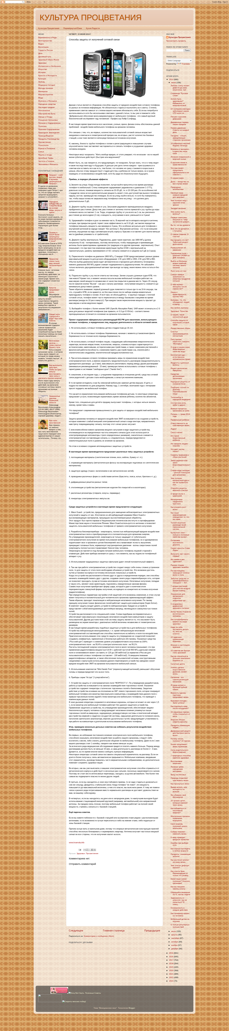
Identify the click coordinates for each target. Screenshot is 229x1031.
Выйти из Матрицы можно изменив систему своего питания (179, 264)
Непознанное (44, 111)
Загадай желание (178, 208)
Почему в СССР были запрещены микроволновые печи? (55, 236)
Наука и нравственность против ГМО (178, 294)
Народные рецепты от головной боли (180, 383)
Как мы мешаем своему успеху (178, 888)
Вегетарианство (45, 41)
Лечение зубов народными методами (177, 769)
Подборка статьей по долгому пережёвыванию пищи (180, 390)
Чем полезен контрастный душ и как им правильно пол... (180, 481)
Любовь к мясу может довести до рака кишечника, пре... (180, 88)
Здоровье (81, 853)
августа (174, 935)
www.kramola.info (76, 842)
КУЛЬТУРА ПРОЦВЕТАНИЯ (91, 17)
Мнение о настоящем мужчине (180, 646)
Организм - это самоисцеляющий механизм (179, 679)
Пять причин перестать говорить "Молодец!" (180, 342)
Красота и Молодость (47, 76)
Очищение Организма (48, 120)
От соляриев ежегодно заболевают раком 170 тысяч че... (180, 111)
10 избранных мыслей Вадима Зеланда (180, 144)
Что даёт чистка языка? (177, 450)
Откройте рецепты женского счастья (179, 489)
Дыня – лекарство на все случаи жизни (180, 183)
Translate (186, 64)
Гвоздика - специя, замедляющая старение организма (180, 138)
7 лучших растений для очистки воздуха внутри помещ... (180, 588)
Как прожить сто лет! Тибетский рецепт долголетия (180, 242)
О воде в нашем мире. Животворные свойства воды (180, 349)
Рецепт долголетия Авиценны (179, 369)
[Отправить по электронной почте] (84, 850)
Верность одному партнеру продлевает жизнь (179, 695)
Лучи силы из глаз (178, 271)
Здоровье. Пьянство (179, 311)
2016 (171, 957)
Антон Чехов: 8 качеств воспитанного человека (181, 614)
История (42, 72)
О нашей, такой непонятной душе (179, 316)
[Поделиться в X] (89, 850)
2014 (171, 80)
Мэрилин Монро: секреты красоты (179, 721)
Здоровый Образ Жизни (48, 60)
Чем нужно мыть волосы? (178, 213)
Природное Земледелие (49, 133)
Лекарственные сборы (180, 328)
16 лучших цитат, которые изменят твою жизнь (179, 803)
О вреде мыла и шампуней (178, 495)
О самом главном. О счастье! (180, 235)
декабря (175, 949)
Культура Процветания (48, 28)
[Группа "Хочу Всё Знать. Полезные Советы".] (85, 993)
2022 (171, 977)
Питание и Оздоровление (49, 123)
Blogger (132, 1008)
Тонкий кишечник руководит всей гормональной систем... (178, 526)
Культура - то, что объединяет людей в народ (180, 302)
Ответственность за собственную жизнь (180, 424)
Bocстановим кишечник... (176, 762)
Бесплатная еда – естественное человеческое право (180, 357)
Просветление (92, 853)
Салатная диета (178, 664)
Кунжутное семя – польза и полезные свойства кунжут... (180, 535)
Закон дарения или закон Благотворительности (180, 464)
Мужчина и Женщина (47, 101)
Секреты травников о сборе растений (180, 456)
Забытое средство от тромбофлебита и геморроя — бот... (180, 581)
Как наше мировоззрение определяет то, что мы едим (180, 516)
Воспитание (43, 47)
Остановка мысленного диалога (177, 542)
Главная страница (114, 930)
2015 (171, 953)
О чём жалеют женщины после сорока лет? (179, 287)
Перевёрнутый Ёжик (72, 28)
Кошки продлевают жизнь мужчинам (179, 745)
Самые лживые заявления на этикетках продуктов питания (180, 278)
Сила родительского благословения (179, 751)
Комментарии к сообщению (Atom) (99, 936)
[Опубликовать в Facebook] (92, 850)
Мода (40, 98)
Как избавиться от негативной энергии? (178, 810)
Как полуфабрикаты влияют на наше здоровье (179, 621)
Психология (43, 145)
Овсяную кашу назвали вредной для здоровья (179, 195)
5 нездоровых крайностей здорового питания (180, 606)
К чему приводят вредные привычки (180, 838)
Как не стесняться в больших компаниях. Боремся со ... (181, 658)
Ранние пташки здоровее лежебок (180, 566)
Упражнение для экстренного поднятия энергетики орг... (179, 597)
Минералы (43, 91)
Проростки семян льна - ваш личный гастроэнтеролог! (55, 263)
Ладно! (174, 429)
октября (175, 942)
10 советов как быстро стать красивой (180, 652)
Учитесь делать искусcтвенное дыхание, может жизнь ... (179, 671)
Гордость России (45, 50)
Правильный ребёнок (180, 420)
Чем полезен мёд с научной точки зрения (179, 203)
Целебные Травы (45, 158)
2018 (171, 964)
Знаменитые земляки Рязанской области (54, 399)
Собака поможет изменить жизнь (178, 833)
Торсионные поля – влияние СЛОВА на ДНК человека (180, 255)
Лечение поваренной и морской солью (181, 158)
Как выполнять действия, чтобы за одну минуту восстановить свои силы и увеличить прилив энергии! (50, 371)
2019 (171, 967)
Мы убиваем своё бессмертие (178, 796)
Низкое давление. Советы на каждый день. (180, 130)
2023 (171, 981)
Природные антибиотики (177, 188)
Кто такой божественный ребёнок (178, 438)
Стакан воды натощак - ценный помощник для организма (180, 472)
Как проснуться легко (180, 784)
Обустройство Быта (46, 114)
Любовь (41, 82)
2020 (171, 971)
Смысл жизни (176, 432)
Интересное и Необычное (49, 66)
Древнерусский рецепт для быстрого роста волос (180, 733)
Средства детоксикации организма (177, 376)
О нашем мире (177, 178)
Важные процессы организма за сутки (180, 410)
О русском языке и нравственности (179, 164)
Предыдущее (152, 930)
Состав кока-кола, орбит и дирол (178, 404)
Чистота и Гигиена (46, 161)
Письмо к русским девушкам (178, 118)
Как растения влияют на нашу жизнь (180, 861)
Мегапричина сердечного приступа (177, 501)
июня (173, 83)
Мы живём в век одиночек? (177, 560)
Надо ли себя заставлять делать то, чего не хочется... (180, 630)
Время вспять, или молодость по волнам (179, 789)
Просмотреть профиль (176, 41)
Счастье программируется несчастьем (179, 334)
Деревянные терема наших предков (179, 123)
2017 (171, 960)
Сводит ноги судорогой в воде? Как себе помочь (55, 317)
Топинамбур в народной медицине (180, 398)
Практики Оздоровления (49, 129)
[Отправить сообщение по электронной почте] (80, 850)
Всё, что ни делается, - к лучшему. (181, 230)
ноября (174, 945)
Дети (40, 53)
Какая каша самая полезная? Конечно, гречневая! (180, 881)
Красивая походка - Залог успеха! (179, 702)
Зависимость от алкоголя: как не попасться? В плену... (179, 901)
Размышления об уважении (178, 249)
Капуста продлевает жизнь (54, 290)
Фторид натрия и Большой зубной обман (179, 687)
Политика (42, 126)
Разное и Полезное (46, 149)
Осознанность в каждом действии (179, 909)
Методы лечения (45, 88)
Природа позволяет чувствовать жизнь (179, 779)
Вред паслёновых (178, 775)
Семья (41, 152)
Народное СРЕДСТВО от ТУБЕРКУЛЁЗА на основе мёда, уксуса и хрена (55, 207)
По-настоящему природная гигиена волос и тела (180, 573)
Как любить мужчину (179, 308)
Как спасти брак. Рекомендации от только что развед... (180, 873)
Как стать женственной (54, 422)
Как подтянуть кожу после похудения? (180, 707)
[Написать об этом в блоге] (87, 850)
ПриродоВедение (46, 136)
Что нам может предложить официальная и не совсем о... (180, 171)
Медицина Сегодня (46, 85)
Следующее (76, 930)
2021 (171, 974)
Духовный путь (44, 57)
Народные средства (47, 104)
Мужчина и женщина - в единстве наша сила (180, 151)
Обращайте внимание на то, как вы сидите (180, 893)
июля (173, 931)
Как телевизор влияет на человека (180, 914)
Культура (42, 79)
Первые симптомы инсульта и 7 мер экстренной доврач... (181, 220)
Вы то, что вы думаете (180, 225)
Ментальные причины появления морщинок (180, 818)
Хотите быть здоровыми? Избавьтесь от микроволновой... (179, 102)
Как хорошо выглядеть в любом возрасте (180, 850)
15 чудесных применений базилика (177, 639)
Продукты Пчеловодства (48, 139)
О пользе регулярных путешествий (180, 926)
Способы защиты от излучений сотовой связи (180, 322)
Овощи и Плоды (45, 117)
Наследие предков (46, 107)
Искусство (42, 69)
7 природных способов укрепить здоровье (181, 757)
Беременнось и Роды (47, 38)
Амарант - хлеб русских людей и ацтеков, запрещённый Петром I (56, 179)
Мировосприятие (45, 95)
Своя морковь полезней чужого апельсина (179, 826)
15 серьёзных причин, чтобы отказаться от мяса (180, 714)
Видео (41, 44)
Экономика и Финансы (48, 164)
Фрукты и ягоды (45, 155)
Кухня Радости (93, 28)
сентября (175, 938)
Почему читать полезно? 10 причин (180, 740)
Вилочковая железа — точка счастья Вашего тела (55, 344)
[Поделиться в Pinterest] (94, 850)
